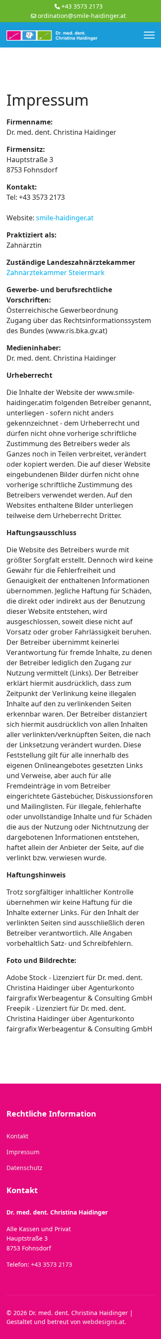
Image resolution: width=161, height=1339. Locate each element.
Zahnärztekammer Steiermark (55, 272)
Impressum (22, 1152)
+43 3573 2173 (82, 6)
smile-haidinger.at (65, 217)
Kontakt (17, 1136)
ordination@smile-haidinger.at (82, 16)
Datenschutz (24, 1168)
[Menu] (149, 35)
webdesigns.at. (104, 1322)
